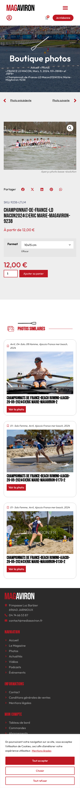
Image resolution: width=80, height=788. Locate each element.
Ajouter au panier (33, 273)
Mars (36, 71)
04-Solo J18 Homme (27, 344)
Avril (12, 344)
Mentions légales (41, 750)
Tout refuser (40, 780)
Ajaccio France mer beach (53, 344)
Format (12, 243)
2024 (46, 71)
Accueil (35, 67)
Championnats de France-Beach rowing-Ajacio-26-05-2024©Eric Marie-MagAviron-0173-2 (38, 478)
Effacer (25, 251)
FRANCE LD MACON (19, 71)
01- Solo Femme (18, 425)
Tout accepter (40, 760)
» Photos (44, 67)
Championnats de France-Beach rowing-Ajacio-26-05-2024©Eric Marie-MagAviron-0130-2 (38, 559)
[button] (65, 8)
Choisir (40, 770)
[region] (40, 761)
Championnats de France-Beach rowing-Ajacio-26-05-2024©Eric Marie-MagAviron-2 (38, 400)
